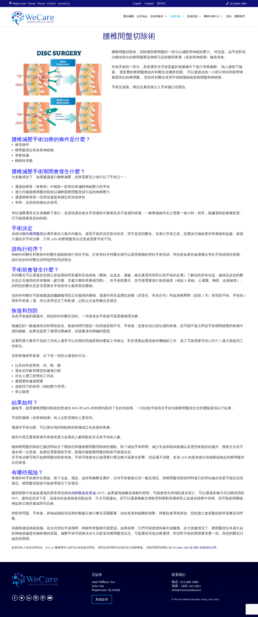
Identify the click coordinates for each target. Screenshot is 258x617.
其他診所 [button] (101, 599)
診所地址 (142, 16)
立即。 (215, 547)
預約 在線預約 (202, 547)
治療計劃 (175, 16)
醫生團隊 (129, 16)
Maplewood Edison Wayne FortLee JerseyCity (41, 3)
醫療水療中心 (212, 16)
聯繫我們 (239, 16)
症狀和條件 (156, 16)
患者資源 (192, 16)
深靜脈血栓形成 (83, 493)
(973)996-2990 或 (182, 547)
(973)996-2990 (238, 3)
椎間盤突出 (38, 234)
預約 (228, 16)
